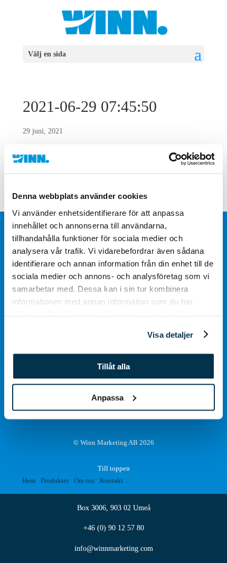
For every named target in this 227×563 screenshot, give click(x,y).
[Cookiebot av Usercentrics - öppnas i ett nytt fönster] (168, 159)
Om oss (84, 480)
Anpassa (107, 397)
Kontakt (111, 480)
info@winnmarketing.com (113, 548)
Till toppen (114, 468)
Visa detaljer (170, 334)
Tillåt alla (113, 366)
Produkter (55, 480)
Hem (28, 480)
